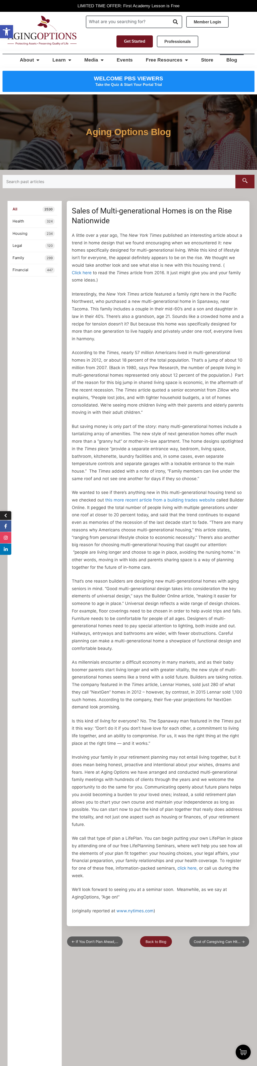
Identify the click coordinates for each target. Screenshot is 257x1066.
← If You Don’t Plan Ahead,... (95, 941)
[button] (6, 31)
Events (125, 60)
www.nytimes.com (135, 910)
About (27, 60)
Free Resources (164, 60)
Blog (231, 60)
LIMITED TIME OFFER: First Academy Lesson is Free (128, 6)
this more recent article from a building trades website (160, 499)
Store (207, 60)
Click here (82, 272)
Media (91, 60)
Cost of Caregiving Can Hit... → (219, 941)
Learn (59, 60)
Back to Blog (156, 941)
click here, (187, 868)
